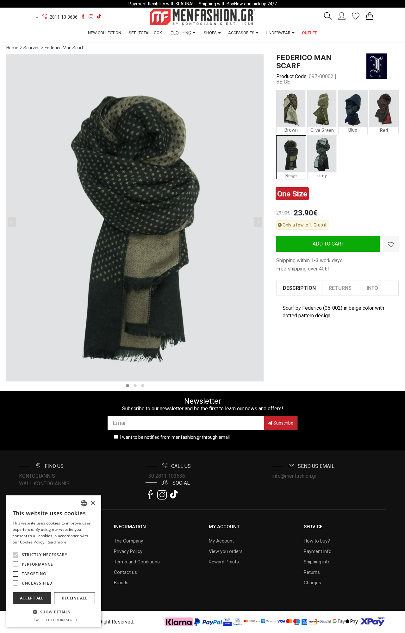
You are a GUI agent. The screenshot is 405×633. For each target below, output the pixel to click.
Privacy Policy (128, 551)
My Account (221, 541)
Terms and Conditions (137, 562)
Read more (57, 542)
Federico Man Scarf (64, 47)
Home (12, 47)
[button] (15, 555)
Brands (121, 583)
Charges (312, 583)
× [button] (92, 503)
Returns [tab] (340, 288)
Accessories (241, 32)
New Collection (104, 32)
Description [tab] (299, 288)
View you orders (226, 551)
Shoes (210, 32)
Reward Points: (224, 562)
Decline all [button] (74, 598)
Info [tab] (372, 288)
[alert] (53, 561)
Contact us (125, 572)
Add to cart (328, 244)
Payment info (318, 551)
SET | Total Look (145, 32)
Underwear (278, 32)
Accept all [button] (32, 598)
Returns (312, 572)
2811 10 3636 (64, 17)
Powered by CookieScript (54, 619)
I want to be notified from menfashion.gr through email (175, 437)
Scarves (31, 47)
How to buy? (317, 541)
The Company (128, 541)
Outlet (309, 32)
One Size (292, 193)
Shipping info (317, 562)
